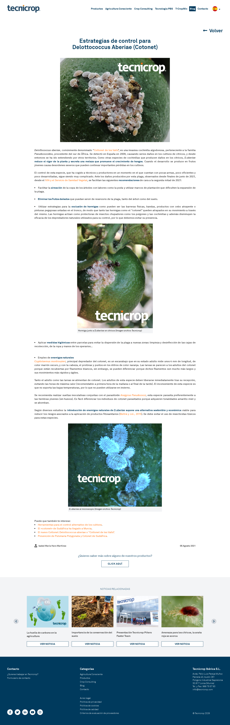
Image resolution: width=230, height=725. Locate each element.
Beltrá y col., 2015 (130, 414)
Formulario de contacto (18, 678)
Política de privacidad (91, 702)
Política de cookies (89, 705)
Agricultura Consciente (118, 8)
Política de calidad (89, 709)
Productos (97, 8)
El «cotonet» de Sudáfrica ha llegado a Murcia (65, 528)
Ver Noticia (47, 644)
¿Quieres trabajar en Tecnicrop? (22, 674)
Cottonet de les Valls (106, 150)
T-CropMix (181, 8)
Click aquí (115, 563)
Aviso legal (85, 698)
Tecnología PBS (164, 8)
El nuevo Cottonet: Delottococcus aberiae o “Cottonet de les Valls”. (76, 532)
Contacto (203, 8)
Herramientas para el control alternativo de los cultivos (70, 524)
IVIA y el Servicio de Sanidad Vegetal (66, 180)
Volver (215, 31)
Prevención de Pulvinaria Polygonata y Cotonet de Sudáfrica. (73, 536)
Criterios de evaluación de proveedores (99, 713)
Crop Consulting (143, 8)
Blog (192, 8)
